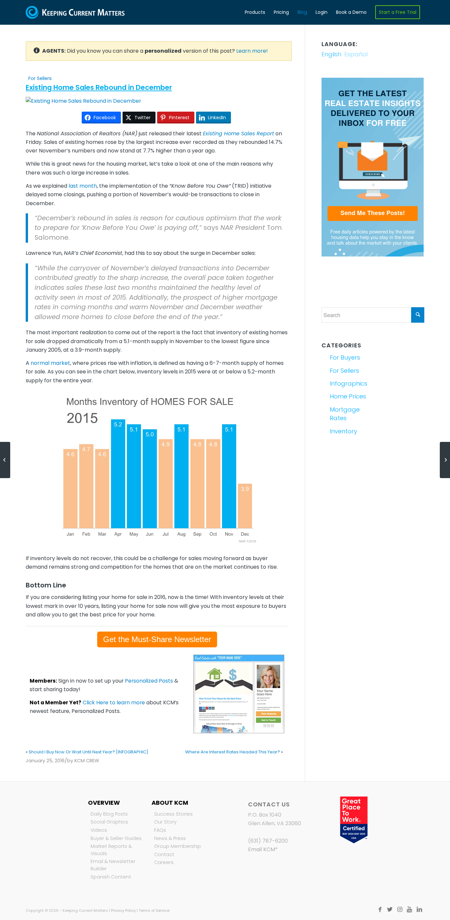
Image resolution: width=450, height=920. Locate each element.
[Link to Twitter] (390, 909)
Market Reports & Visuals (111, 850)
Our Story (165, 822)
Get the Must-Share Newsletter (157, 639)
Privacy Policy (123, 910)
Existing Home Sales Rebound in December (99, 87)
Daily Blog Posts (109, 814)
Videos (99, 830)
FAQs (160, 830)
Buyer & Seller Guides (116, 838)
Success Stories (173, 814)
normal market (50, 363)
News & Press (170, 838)
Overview (104, 802)
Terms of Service (154, 910)
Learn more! (252, 51)
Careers (164, 862)
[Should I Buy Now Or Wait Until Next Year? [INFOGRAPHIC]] (5, 460)
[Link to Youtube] (409, 909)
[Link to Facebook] (380, 909)
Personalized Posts (149, 680)
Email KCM (261, 849)
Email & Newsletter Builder (113, 865)
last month (83, 186)
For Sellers (40, 78)
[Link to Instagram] (400, 909)
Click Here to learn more (114, 702)
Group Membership (177, 846)
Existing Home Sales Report (238, 133)
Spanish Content (111, 877)
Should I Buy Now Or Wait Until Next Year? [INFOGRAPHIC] (88, 752)
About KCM (170, 802)
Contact (164, 854)
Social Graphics (109, 822)
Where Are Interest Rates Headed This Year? (232, 752)
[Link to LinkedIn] (419, 909)
